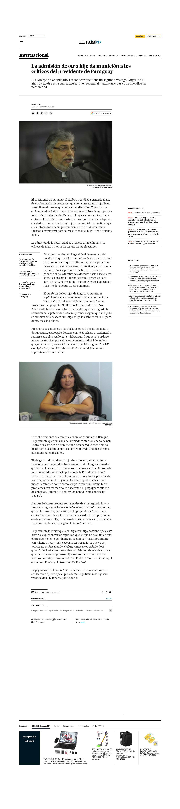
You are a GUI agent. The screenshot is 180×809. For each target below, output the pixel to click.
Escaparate (24, 726)
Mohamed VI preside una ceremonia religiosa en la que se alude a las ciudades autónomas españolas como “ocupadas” (144, 269)
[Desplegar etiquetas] (110, 610)
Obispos (89, 611)
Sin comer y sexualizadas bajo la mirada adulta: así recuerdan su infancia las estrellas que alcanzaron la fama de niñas (145, 299)
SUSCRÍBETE (140, 36)
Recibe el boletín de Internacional (47, 592)
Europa (80, 56)
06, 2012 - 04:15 (46, 107)
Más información (37, 622)
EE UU (87, 56)
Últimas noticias (154, 56)
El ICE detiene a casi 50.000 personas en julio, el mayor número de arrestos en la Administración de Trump (143, 233)
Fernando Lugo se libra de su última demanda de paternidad (27, 285)
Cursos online (68, 726)
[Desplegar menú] (21, 42)
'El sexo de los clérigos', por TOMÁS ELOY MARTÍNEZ (29, 274)
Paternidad (80, 611)
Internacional (34, 55)
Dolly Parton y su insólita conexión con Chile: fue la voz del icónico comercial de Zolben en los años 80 (143, 221)
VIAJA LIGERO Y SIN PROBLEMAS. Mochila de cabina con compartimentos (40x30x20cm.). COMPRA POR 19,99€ (125, 754)
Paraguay (34, 611)
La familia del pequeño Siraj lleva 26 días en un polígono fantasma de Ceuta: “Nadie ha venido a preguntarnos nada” (145, 278)
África (123, 56)
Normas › (109, 598)
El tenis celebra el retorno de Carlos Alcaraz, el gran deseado (143, 242)
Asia (117, 56)
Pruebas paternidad (67, 611)
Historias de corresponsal (137, 56)
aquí (82, 622)
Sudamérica (98, 611)
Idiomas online (83, 726)
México (92, 56)
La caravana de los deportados (146, 213)
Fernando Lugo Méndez (49, 611)
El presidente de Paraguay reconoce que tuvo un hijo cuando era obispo (28, 262)
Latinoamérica (102, 56)
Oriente (112, 56)
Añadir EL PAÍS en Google (102, 113)
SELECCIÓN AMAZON (41, 726)
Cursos (56, 726)
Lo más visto (133, 260)
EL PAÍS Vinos (98, 726)
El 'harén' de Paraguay (25, 296)
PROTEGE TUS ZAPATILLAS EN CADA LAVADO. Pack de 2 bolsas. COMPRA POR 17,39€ (150, 752)
